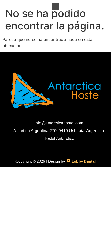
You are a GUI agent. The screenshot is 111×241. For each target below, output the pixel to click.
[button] (55, 6)
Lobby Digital (84, 161)
